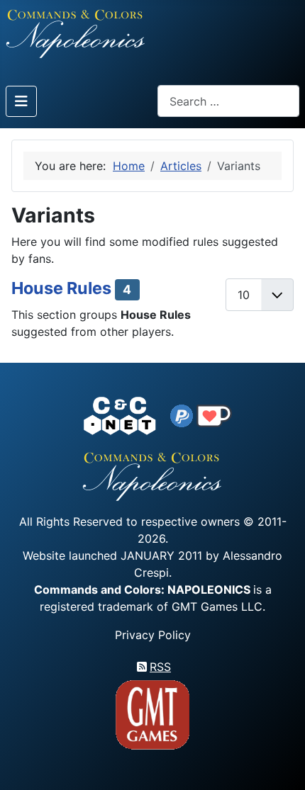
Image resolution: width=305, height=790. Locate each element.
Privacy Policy (153, 635)
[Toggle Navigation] (21, 101)
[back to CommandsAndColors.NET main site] (120, 414)
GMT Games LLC (217, 606)
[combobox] (228, 101)
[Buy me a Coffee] (214, 414)
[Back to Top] (282, 763)
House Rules (61, 288)
